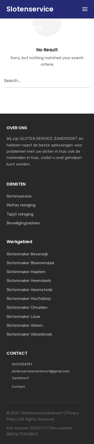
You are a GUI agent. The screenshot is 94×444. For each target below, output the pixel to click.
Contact (18, 386)
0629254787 (22, 364)
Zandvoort (20, 378)
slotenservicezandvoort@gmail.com (40, 371)
